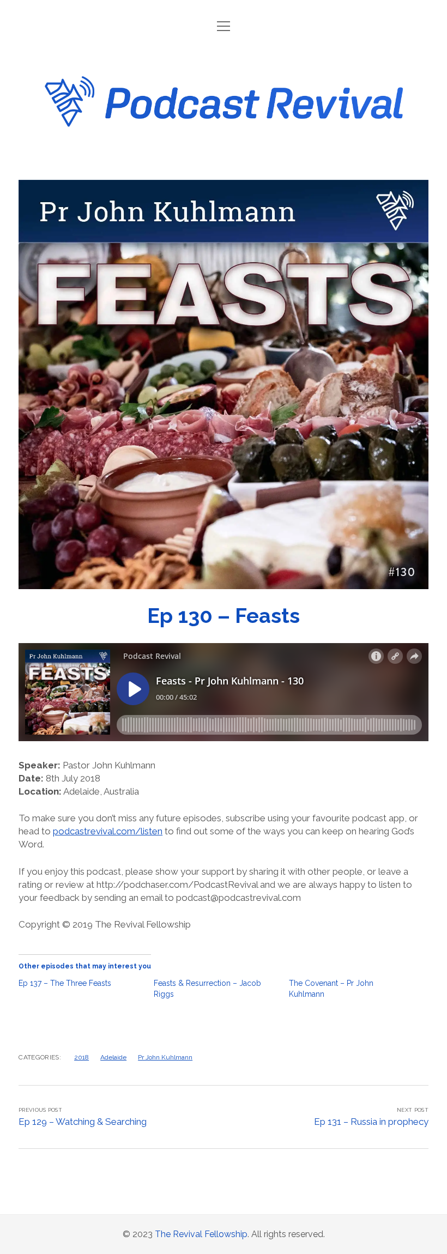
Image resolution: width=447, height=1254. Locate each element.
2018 (81, 1057)
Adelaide (113, 1057)
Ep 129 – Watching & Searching (83, 1121)
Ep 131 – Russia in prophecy (371, 1121)
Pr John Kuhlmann (165, 1057)
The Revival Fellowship (201, 1234)
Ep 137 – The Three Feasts (65, 983)
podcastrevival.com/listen (107, 831)
